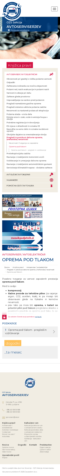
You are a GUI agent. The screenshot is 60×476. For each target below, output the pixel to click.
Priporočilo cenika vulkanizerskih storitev (33, 435)
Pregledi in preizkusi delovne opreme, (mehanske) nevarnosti (25, 138)
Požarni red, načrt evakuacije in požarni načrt (28, 89)
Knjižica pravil (18, 267)
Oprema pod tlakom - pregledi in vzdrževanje (28, 150)
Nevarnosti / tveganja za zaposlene (23, 143)
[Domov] (12, 11)
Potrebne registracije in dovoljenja (23, 123)
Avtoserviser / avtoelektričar (22, 74)
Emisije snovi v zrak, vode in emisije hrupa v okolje (27, 118)
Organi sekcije (45, 447)
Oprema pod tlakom (17, 146)
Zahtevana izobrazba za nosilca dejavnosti (27, 86)
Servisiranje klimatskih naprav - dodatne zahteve (29, 168)
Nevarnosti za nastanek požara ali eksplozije (28, 111)
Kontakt (33, 445)
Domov (7, 267)
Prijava (4, 458)
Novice (5, 445)
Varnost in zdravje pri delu (19, 93)
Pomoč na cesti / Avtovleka (20, 186)
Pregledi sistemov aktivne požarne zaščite (26, 107)
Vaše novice (6, 452)
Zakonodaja (44, 452)
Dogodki (22, 445)
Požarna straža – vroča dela (19, 114)
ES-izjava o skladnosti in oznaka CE (23, 126)
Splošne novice (8, 447)
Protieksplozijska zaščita (18, 153)
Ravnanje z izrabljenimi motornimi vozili (25, 157)
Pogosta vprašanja (19, 30)
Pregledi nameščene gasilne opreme (24, 104)
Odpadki (11, 82)
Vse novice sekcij (8, 450)
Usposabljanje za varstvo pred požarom (25, 100)
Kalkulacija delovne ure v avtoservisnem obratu (33, 426)
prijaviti (38, 317)
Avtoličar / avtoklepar (18, 174)
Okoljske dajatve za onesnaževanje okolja (26, 134)
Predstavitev (46, 445)
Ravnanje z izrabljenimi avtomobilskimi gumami (29, 164)
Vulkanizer (12, 180)
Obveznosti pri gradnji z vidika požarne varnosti (29, 79)
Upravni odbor (45, 450)
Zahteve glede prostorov (18, 97)
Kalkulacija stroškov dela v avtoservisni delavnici (33, 431)
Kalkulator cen (31, 423)
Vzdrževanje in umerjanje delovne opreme (26, 161)
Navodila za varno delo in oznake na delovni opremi (27, 130)
